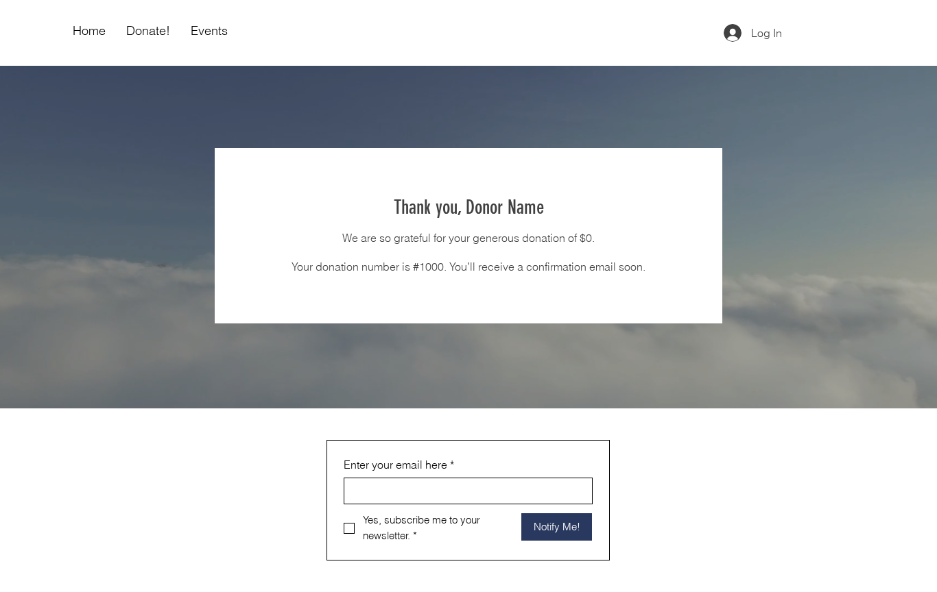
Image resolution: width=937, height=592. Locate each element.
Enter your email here (399, 464)
